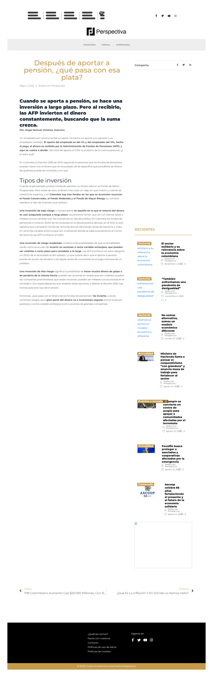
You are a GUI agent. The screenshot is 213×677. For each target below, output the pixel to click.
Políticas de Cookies (99, 651)
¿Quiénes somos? (98, 634)
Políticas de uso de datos (102, 647)
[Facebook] (156, 16)
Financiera (89, 45)
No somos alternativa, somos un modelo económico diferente (170, 323)
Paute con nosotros (99, 638)
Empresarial (123, 45)
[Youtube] (169, 16)
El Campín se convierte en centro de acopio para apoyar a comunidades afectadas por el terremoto (174, 412)
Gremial (105, 45)
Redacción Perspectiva (170, 260)
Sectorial (144, 243)
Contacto (93, 642)
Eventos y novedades (152, 401)
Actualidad (145, 353)
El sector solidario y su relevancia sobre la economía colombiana (173, 250)
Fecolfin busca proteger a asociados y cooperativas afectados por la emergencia (173, 454)
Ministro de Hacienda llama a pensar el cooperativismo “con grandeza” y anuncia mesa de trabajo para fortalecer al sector (173, 366)
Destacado (145, 484)
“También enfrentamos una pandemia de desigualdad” (174, 283)
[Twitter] (162, 16)
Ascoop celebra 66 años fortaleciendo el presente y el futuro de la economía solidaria (174, 495)
